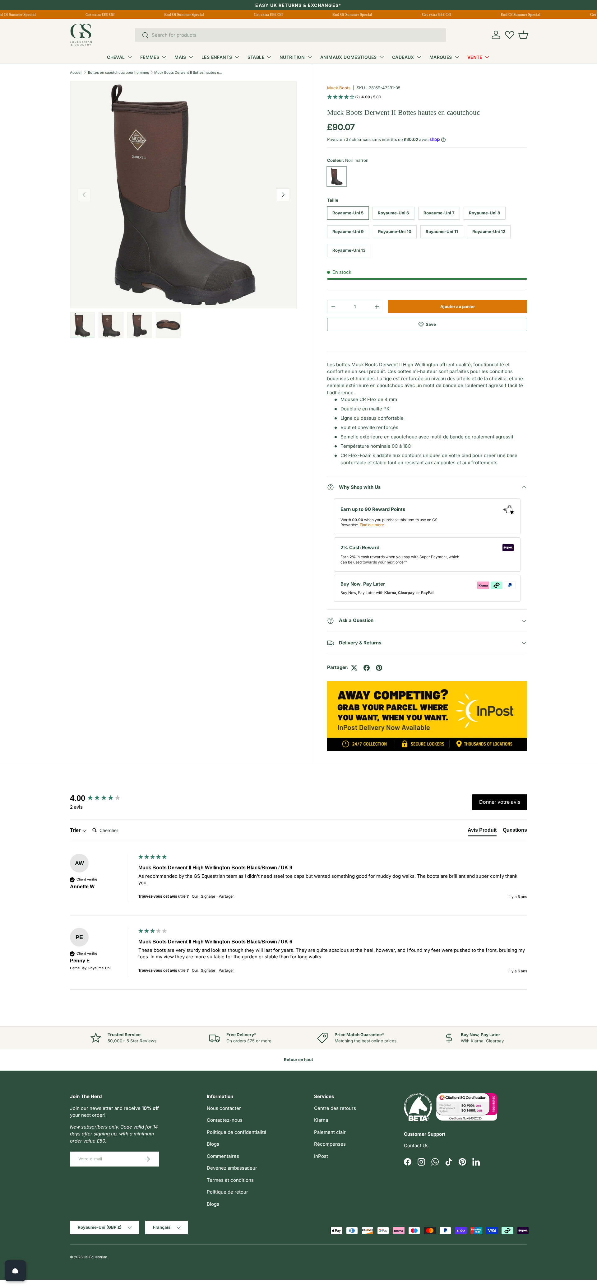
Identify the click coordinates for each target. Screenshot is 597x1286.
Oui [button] (195, 896)
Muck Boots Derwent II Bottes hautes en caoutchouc (189, 72)
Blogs (213, 1144)
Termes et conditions (230, 1180)
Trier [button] (76, 830)
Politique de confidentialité (236, 1132)
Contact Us (416, 1145)
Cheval (116, 57)
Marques (440, 57)
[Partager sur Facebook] (366, 668)
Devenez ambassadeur (232, 1168)
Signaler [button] (208, 896)
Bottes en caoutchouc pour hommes (118, 72)
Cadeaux (403, 57)
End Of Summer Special (178, 14)
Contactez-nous (225, 1120)
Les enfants (216, 57)
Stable (256, 57)
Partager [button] (226, 896)
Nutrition (292, 57)
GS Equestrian (95, 1257)
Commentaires (223, 1156)
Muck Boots (338, 87)
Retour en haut (298, 1059)
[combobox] (290, 35)
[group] (102, 798)
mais (180, 57)
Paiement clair (330, 1132)
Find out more (372, 524)
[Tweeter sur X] (354, 668)
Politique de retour (227, 1192)
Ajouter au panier (457, 306)
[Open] (15, 1270)
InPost (321, 1156)
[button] (523, 35)
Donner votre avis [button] (499, 802)
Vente (474, 57)
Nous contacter (224, 1108)
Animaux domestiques (348, 57)
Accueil (76, 72)
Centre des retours (335, 1108)
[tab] (482, 831)
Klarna (321, 1120)
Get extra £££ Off (94, 14)
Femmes (150, 57)
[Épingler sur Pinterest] (379, 668)
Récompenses (330, 1144)
